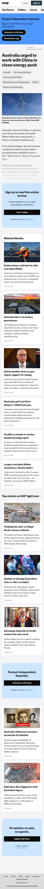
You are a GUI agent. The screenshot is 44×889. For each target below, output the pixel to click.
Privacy (13, 876)
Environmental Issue (22, 72)
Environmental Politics (12, 77)
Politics (22, 9)
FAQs (20, 876)
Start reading (22, 212)
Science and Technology (13, 87)
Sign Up (36, 3)
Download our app (11, 38)
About (27, 876)
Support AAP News (22, 839)
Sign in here (29, 219)
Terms (6, 876)
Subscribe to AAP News (13, 32)
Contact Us (36, 876)
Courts (33, 9)
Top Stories (8, 9)
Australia (7, 72)
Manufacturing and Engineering (16, 82)
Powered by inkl (22, 883)
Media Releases (22, 879)
